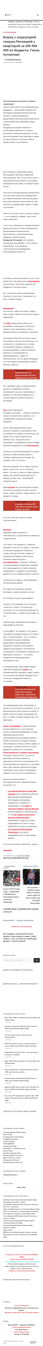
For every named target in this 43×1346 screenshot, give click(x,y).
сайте (8, 323)
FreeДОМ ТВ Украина (10, 1139)
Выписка (7, 530)
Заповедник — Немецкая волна (14, 1148)
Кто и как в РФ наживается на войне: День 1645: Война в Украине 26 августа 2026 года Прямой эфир (22, 1098)
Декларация (8, 308)
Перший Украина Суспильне (13, 1155)
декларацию (34, 281)
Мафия (13, 32)
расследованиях (10, 562)
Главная (11, 22)
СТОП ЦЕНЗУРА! (8, 1144)
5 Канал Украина (9, 1141)
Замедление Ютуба (10, 1146)
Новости (19, 22)
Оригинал (7, 850)
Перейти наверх (33, 1342)
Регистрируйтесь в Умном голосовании (21, 753)
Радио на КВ (7, 1134)
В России (28, 22)
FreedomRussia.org (13, 59)
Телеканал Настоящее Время (13, 1137)
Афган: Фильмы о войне (12, 1158)
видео (25, 670)
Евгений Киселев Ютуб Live (13, 1162)
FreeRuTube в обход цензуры (21, 926)
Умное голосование (12, 726)
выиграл (11, 487)
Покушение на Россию (11, 1160)
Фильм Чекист (8, 1151)
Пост (5, 410)
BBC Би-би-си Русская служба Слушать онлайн (20, 1232)
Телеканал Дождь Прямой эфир (14, 1132)
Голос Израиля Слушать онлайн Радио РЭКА (19, 1214)
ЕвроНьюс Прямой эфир (12, 1153)
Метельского (33, 445)
